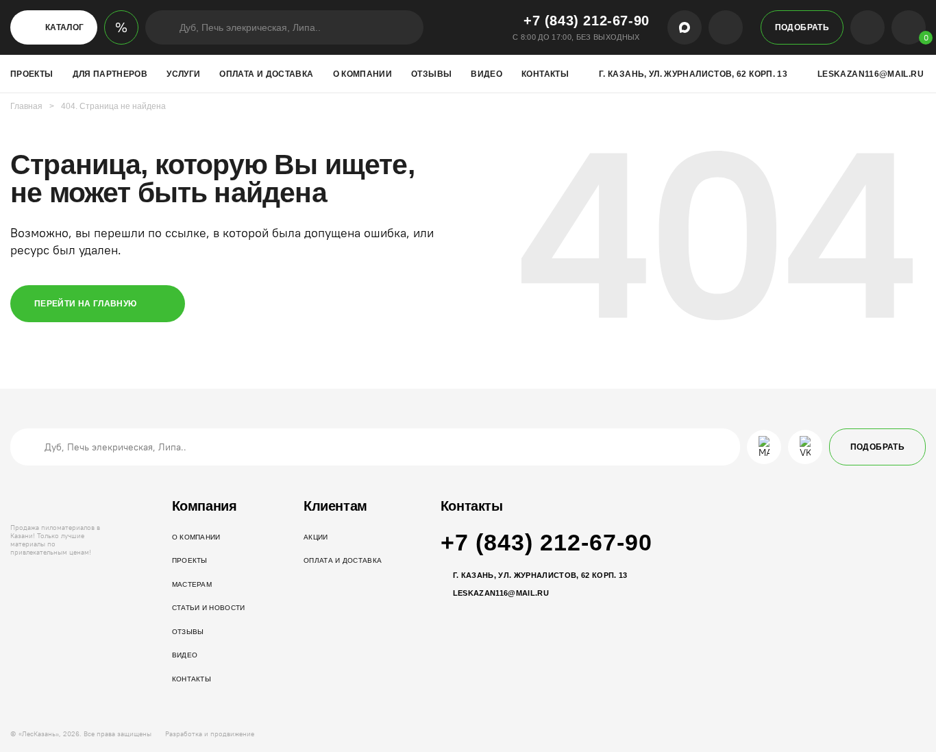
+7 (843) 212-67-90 (587, 20)
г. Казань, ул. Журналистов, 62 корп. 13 (693, 74)
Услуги (183, 74)
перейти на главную (85, 303)
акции (121, 27)
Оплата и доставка (266, 74)
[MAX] (684, 27)
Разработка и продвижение (209, 734)
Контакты (545, 74)
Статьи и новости (208, 607)
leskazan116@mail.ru (870, 74)
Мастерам (192, 584)
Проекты (31, 74)
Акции (316, 537)
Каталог (64, 27)
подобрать (802, 27)
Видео (486, 74)
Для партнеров (110, 74)
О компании (363, 74)
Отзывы (431, 74)
